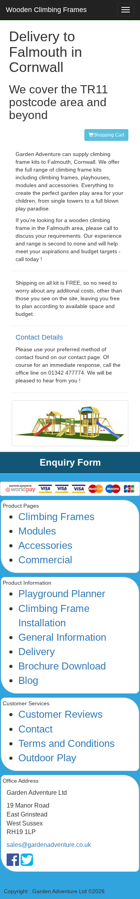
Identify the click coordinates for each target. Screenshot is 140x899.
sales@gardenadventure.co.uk (49, 844)
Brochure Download (62, 666)
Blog (28, 680)
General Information (62, 637)
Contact (35, 729)
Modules (37, 531)
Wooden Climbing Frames (46, 10)
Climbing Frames (56, 516)
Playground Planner (61, 593)
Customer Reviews (60, 714)
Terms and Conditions (66, 743)
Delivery (36, 651)
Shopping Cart (108, 135)
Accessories (45, 545)
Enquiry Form (70, 462)
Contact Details (39, 337)
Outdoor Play (47, 758)
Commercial (45, 560)
